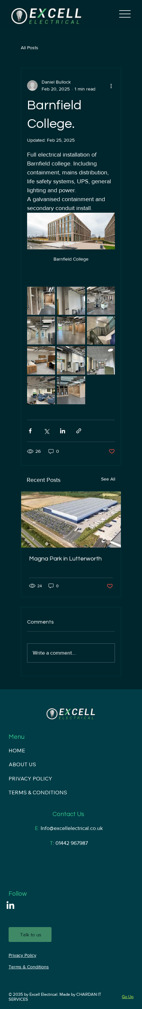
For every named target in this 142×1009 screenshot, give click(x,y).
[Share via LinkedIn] (62, 431)
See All (108, 479)
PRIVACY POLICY (30, 778)
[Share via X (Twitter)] (46, 431)
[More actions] (111, 86)
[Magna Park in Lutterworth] (71, 519)
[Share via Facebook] (30, 431)
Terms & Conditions (29, 966)
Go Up (127, 996)
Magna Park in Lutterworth (65, 559)
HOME (17, 750)
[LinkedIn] (10, 906)
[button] (30, 934)
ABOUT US (22, 764)
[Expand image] (41, 301)
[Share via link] (79, 431)
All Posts (29, 47)
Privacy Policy (22, 955)
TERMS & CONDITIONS (38, 792)
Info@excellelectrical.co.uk (72, 828)
